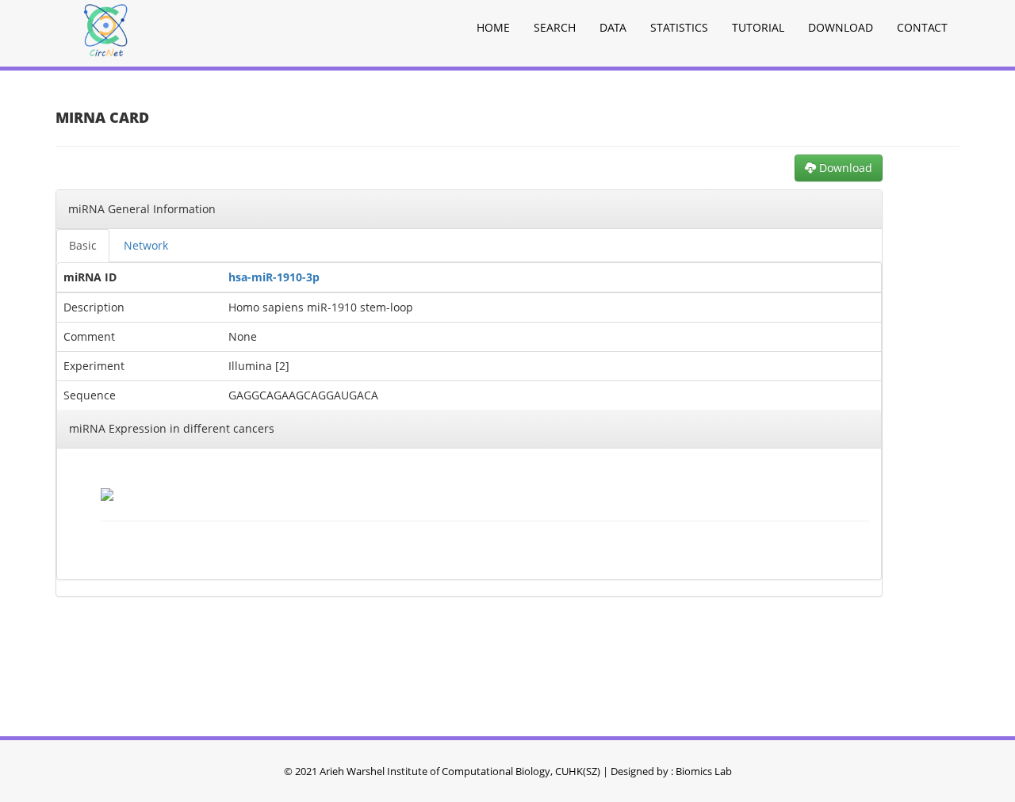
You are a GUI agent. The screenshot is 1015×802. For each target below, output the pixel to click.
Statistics (679, 27)
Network (146, 245)
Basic (83, 245)
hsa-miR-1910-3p (274, 277)
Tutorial (758, 27)
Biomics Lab (704, 771)
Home (493, 27)
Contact (922, 27)
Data (612, 27)
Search (555, 27)
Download (840, 27)
